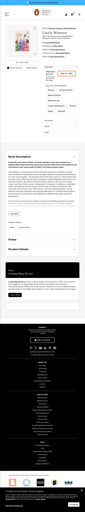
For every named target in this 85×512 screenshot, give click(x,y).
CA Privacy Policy (42, 422)
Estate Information (42, 464)
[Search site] (79, 14)
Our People (42, 369)
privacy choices (40, 499)
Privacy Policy (42, 419)
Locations (42, 372)
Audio (61, 132)
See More (14, 214)
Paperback (61, 67)
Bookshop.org (53, 100)
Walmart (61, 111)
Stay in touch (43, 340)
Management (42, 375)
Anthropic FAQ (42, 435)
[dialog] (42, 500)
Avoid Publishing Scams (42, 432)
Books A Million (54, 95)
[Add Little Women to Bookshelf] (35, 28)
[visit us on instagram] (54, 348)
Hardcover (61, 120)
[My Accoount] (66, 14)
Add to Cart (66, 73)
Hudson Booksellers (56, 106)
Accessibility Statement (42, 381)
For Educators (42, 455)
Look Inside (23, 62)
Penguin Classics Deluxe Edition (62, 28)
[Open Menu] (7, 14)
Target (50, 111)
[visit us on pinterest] (50, 348)
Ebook (61, 126)
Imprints (42, 387)
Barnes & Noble (65, 90)
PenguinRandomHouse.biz (42, 410)
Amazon (51, 90)
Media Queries (42, 401)
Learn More (16, 295)
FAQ (42, 448)
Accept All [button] (74, 504)
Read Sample (31, 68)
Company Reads (42, 407)
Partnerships (42, 398)
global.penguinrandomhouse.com (42, 352)
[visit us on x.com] (35, 348)
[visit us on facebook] (31, 348)
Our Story (42, 365)
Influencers (42, 404)
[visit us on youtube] (40, 348)
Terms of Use (42, 416)
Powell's (73, 106)
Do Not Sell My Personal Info (42, 425)
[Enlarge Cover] (35, 54)
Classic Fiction (24, 227)
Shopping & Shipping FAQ (42, 451)
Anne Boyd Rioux (58, 49)
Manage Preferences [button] (14, 506)
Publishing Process (42, 445)
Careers (42, 384)
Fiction (12, 227)
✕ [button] (81, 491)
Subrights (42, 458)
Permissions (42, 461)
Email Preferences (42, 413)
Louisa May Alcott (52, 42)
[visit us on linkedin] (45, 348)
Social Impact (42, 378)
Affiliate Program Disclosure (42, 428)
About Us (42, 362)
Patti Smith (58, 46)
